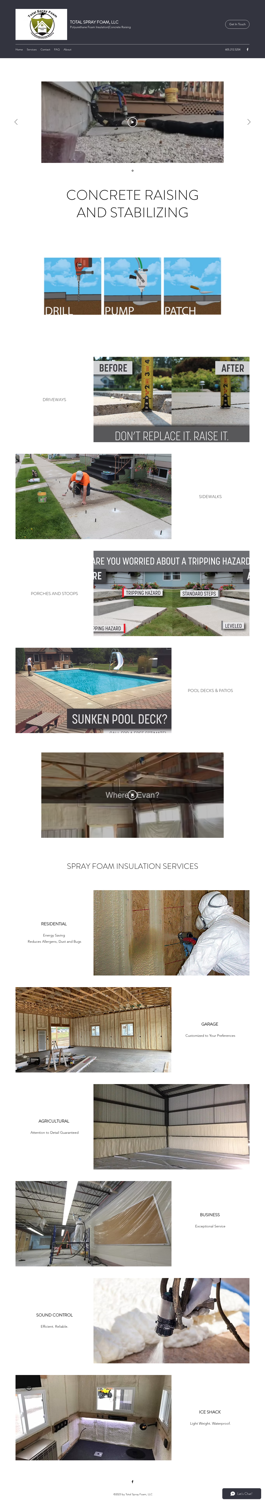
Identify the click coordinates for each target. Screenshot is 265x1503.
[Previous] (16, 122)
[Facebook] (247, 49)
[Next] (249, 122)
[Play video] (132, 122)
